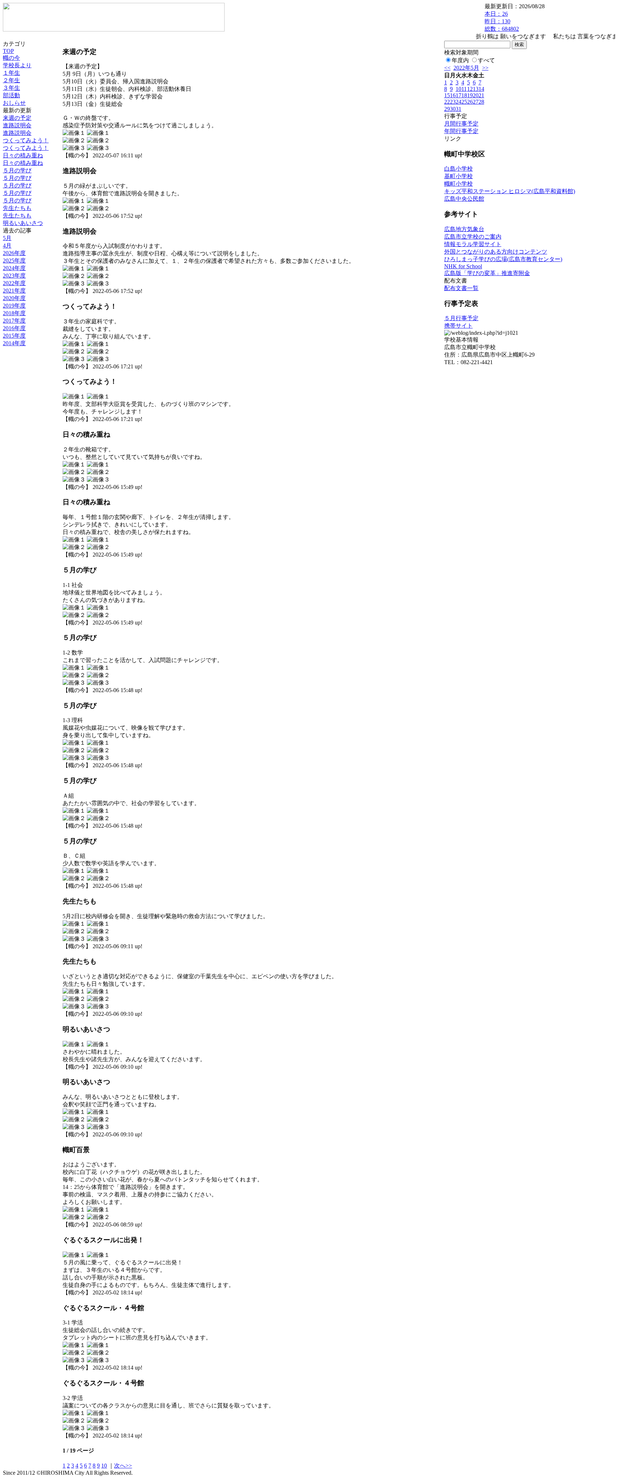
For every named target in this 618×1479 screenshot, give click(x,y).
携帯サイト (458, 326)
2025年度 (14, 261)
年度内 (460, 60)
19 (470, 95)
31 (458, 109)
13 (476, 89)
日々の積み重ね (23, 155)
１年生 (11, 73)
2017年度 (14, 321)
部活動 (11, 95)
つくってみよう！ (26, 140)
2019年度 (14, 306)
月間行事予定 (461, 124)
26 (470, 102)
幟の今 (11, 58)
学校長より (17, 65)
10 (104, 1466)
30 (453, 109)
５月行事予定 (461, 318)
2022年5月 (466, 68)
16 (453, 95)
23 (453, 102)
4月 (7, 246)
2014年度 (14, 343)
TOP (8, 51)
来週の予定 (17, 118)
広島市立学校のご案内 (472, 237)
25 (464, 102)
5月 (7, 238)
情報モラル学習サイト (472, 244)
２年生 (11, 80)
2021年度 (14, 291)
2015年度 (14, 336)
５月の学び (17, 170)
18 (464, 95)
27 (476, 102)
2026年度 (14, 253)
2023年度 (14, 276)
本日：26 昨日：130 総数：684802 (502, 21)
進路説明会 (17, 125)
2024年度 (14, 268)
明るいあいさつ (23, 223)
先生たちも (17, 208)
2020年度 (14, 298)
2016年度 (14, 328)
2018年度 (14, 313)
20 (476, 95)
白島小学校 (458, 169)
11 (464, 89)
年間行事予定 (461, 131)
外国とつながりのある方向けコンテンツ (495, 252)
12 (470, 89)
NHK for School (463, 266)
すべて (486, 60)
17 (458, 95)
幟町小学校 (458, 184)
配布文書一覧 (461, 288)
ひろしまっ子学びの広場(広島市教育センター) (503, 259)
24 (458, 102)
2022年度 (14, 283)
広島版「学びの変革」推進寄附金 (487, 273)
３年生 (11, 88)
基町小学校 (458, 176)
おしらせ (14, 103)
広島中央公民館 (464, 199)
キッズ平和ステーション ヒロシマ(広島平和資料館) (509, 191)
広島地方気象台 (464, 229)
